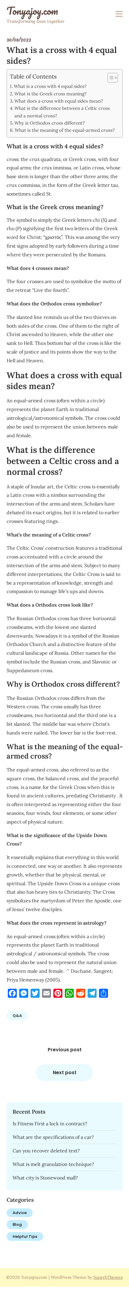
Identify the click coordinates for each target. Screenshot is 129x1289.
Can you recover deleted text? (46, 1151)
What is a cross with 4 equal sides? (50, 86)
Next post (64, 1072)
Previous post (65, 1049)
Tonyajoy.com (32, 11)
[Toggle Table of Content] (109, 78)
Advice (20, 1213)
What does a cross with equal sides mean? (58, 101)
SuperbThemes (108, 1277)
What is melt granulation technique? (53, 1164)
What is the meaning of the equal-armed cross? (65, 130)
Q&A (17, 1016)
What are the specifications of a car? (53, 1137)
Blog (17, 1224)
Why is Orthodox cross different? (49, 123)
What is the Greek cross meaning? (50, 94)
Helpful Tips (25, 1236)
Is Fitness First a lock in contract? (50, 1124)
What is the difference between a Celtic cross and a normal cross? (62, 111)
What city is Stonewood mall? (45, 1178)
